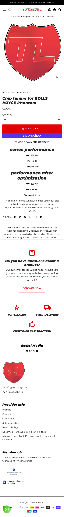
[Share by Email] (35, 217)
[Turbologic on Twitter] (27, 350)
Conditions (8, 418)
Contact (6, 414)
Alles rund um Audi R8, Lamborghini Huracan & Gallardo (28, 438)
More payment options (33, 142)
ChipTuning (22, 92)
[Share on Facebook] (15, 217)
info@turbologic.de (15, 387)
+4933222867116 (13, 391)
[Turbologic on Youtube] (37, 350)
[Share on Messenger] (41, 217)
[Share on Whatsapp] (30, 217)
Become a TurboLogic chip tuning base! (24, 431)
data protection (10, 423)
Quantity (7, 114)
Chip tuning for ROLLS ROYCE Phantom (34, 16)
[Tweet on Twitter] (20, 217)
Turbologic (40, 502)
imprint (6, 409)
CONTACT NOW (32, 288)
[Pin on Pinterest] (25, 217)
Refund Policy (10, 427)
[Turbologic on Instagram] (34, 350)
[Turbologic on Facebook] (30, 350)
